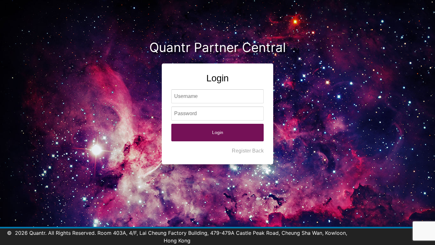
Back (258, 150)
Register (241, 150)
